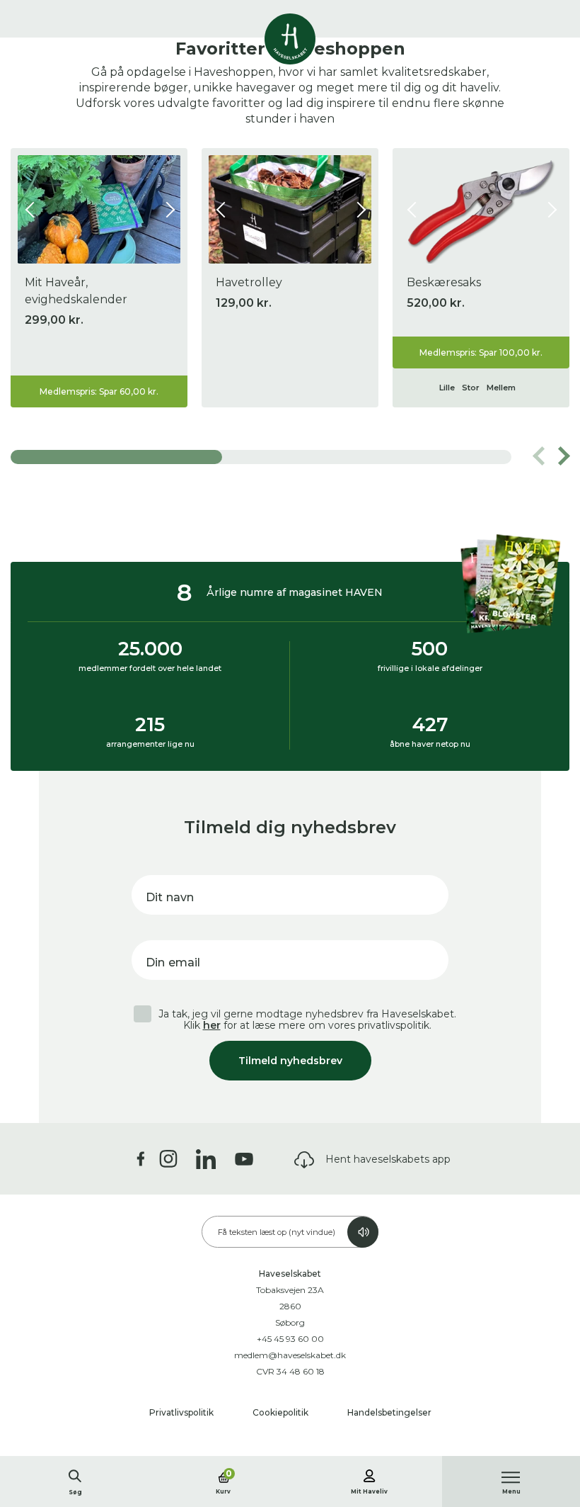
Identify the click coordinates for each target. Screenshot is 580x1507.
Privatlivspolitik (182, 1412)
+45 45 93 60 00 (290, 1338)
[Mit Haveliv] (369, 1474)
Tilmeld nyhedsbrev (290, 1060)
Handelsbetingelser (389, 1412)
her (212, 1025)
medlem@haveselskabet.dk (290, 1355)
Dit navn (170, 897)
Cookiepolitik (282, 1412)
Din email (173, 962)
